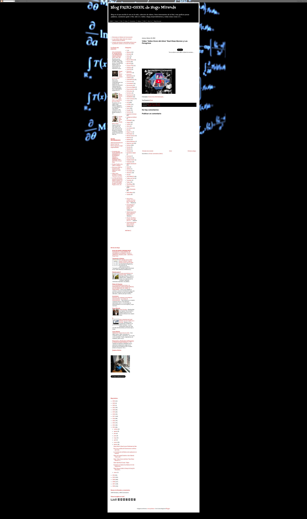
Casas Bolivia (116, 331)
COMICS (129, 77)
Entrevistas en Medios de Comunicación (122, 37)
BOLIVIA (129, 63)
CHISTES (129, 69)
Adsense (129, 52)
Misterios (129, 137)
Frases (128, 100)
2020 (113, 409)
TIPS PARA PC (130, 176)
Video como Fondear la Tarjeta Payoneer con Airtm (117, 175)
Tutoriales (129, 180)
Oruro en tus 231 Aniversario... (156, 96)
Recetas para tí (116, 272)
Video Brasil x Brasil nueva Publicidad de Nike (125, 446)
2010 (113, 477)
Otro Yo (150, 21)
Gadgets (129, 106)
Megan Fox (129, 132)
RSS (144, 21)
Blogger (168, 508)
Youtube (129, 194)
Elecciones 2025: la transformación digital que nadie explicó (117, 169)
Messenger (129, 133)
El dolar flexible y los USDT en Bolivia (117, 165)
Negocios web (130, 143)
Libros (128, 126)
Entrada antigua (192, 151)
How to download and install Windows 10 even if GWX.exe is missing (126, 321)
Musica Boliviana (131, 141)
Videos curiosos (131, 186)
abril (115, 440)
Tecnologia (129, 170)
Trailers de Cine (131, 178)
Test (128, 174)
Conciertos (132, 21)
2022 (113, 405)
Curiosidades (130, 83)
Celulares (129, 67)
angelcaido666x (115, 147)
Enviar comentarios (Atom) (156, 153)
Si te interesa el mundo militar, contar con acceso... (130, 206)
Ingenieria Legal (118, 145)
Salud (128, 167)
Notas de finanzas (117, 284)
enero (115, 472)
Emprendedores (131, 89)
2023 (113, 403)
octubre (116, 429)
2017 (113, 416)
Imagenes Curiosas (131, 114)
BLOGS (128, 61)
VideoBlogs (129, 184)
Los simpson (130, 128)
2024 (113, 401)
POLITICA (129, 158)
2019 (113, 412)
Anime (128, 56)
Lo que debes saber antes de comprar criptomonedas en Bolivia (122, 39)
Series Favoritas (123, 309)
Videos (139, 21)
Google (128, 110)
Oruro (151, 100)
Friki (121, 21)
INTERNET (129, 120)
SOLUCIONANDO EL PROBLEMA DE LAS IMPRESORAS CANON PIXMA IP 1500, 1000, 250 (117, 54)
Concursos (129, 81)
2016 (113, 418)
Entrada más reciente (147, 151)
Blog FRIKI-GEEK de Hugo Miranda (143, 7)
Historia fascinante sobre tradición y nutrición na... (131, 213)
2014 (113, 422)
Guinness (129, 112)
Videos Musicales (156, 105)
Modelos (129, 139)
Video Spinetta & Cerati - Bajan (121, 462)
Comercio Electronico (129, 72)
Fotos (126, 21)
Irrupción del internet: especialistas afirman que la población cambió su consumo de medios (124, 43)
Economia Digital (131, 87)
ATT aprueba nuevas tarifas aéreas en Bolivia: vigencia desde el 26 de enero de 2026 (126, 261)
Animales (129, 54)
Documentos (130, 85)
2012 (113, 427)
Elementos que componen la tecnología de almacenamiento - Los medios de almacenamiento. (122, 299)
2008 (113, 481)
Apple (128, 58)
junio (115, 435)
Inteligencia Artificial (131, 117)
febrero (116, 444)
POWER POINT (130, 160)
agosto (116, 431)
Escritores (129, 93)
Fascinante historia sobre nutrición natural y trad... (131, 224)
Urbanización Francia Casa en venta (121, 332)
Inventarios (115, 296)
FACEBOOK (130, 96)
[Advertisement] (153, 28)
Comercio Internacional (130, 75)
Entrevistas (129, 91)
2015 (113, 420)
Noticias (129, 145)
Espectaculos (130, 95)
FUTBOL (129, 104)
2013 (113, 425)
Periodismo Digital (131, 152)
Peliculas (129, 151)
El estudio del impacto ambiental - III (121, 342)
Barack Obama (130, 59)
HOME (111, 21)
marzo (115, 442)
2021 (113, 407)
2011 (113, 475)
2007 (113, 484)
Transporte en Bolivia (118, 258)
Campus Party (130, 65)
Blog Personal (157, 21)
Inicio (170, 151)
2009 (113, 479)
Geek (116, 21)
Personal (129, 156)
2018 (113, 414)
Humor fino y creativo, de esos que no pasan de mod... (131, 200)
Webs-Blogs (130, 192)
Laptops (129, 124)
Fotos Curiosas (130, 98)
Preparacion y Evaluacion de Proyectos (123, 341)
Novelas (129, 147)
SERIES (129, 169)
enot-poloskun (151, 508)
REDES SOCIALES (131, 163)
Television (129, 172)
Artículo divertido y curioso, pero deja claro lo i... (131, 219)
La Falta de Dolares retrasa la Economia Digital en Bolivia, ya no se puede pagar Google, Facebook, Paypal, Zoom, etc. (117, 181)
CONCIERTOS (130, 79)
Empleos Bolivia (116, 350)
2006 (113, 486)
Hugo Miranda (116, 308)
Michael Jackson (131, 135)
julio (115, 433)
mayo (115, 437)
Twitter (128, 182)
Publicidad (129, 161)
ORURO (149, 105)
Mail (128, 130)
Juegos (128, 122)
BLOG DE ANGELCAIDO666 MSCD (121, 250)
